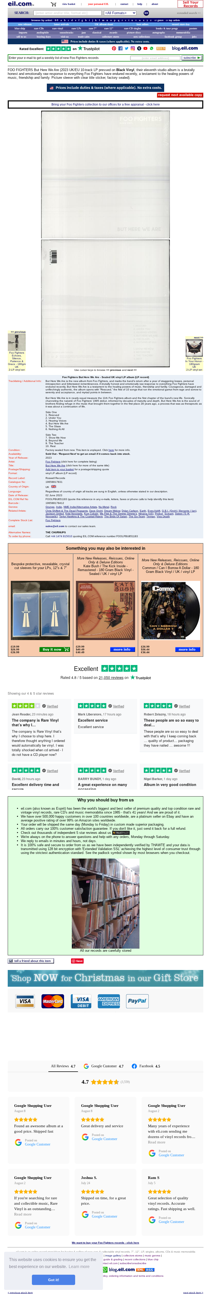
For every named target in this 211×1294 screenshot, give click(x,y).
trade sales (84, 36)
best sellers (142, 24)
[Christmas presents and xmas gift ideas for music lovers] (105, 985)
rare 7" (93, 28)
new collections (142, 36)
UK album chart (104, 24)
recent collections (135, 1259)
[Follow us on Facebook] (120, 49)
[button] (176, 1001)
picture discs (134, 32)
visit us (65, 36)
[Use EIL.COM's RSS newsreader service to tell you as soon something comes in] (145, 1270)
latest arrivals (61, 24)
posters (193, 28)
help (139, 4)
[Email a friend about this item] (31, 962)
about (155, 4)
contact (124, 4)
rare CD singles (132, 28)
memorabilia (183, 32)
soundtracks (66, 32)
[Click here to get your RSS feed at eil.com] (160, 49)
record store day (181, 24)
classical (96, 32)
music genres (152, 1255)
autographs (158, 32)
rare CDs (39, 28)
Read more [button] (156, 1142)
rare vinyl (57, 28)
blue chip (20, 28)
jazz (84, 32)
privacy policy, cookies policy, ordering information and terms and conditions (118, 1275)
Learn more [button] (79, 1266)
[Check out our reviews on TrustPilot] (121, 833)
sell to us (21, 36)
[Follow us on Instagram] (133, 49)
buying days (44, 36)
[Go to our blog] (185, 49)
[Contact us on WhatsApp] (152, 49)
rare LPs (76, 28)
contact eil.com (109, 1263)
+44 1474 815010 (61, 536)
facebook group (173, 36)
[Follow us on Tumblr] (139, 49)
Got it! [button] (53, 1280)
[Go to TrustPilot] (59, 50)
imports (23, 32)
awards (113, 32)
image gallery (113, 1255)
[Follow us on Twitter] (127, 49)
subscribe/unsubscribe (133, 1263)
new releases (25, 24)
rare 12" (108, 28)
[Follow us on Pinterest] (114, 49)
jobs (194, 36)
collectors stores (110, 36)
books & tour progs (167, 28)
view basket (68, 4)
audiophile (43, 32)
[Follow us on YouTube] (145, 49)
